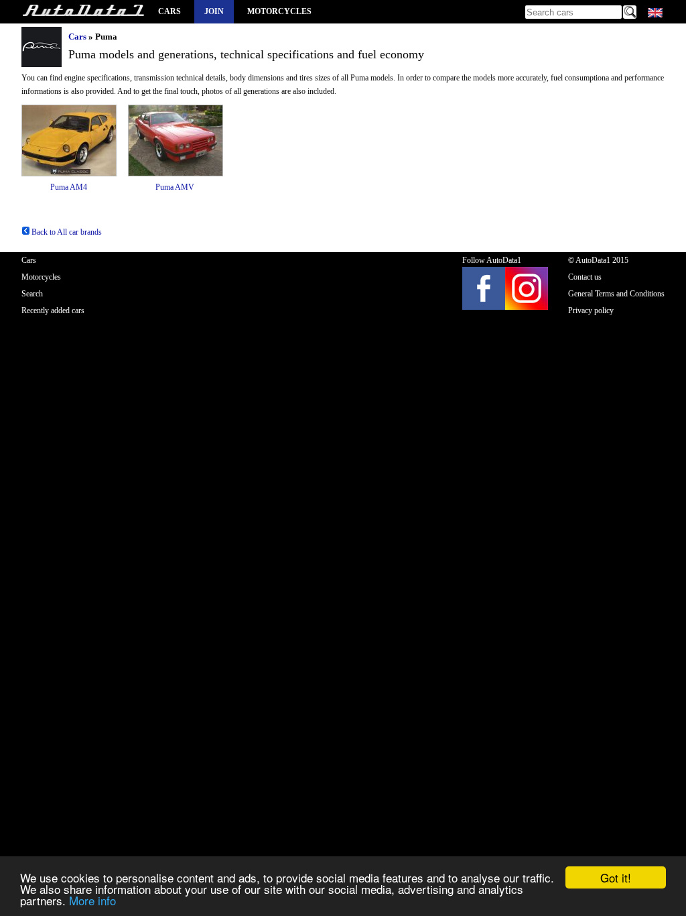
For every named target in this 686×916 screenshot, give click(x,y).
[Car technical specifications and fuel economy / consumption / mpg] (83, 12)
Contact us (585, 277)
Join (214, 11)
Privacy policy (591, 310)
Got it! (615, 877)
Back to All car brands (65, 232)
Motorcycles (279, 11)
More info (92, 900)
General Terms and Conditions (616, 293)
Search (32, 293)
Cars (169, 11)
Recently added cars (52, 310)
